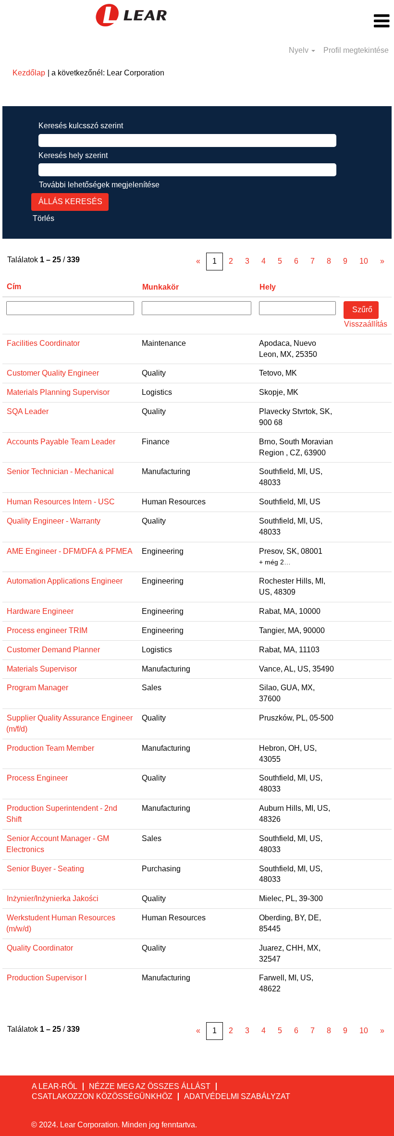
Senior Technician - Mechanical (60, 471)
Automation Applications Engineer (65, 581)
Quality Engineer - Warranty (53, 521)
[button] (328, 21)
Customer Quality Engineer (53, 373)
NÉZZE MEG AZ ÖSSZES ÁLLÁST (149, 1086)
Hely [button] (267, 287)
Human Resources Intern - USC (61, 502)
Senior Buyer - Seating (45, 869)
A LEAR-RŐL (54, 1086)
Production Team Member (50, 748)
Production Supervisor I (46, 978)
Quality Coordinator (40, 948)
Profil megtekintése (356, 50)
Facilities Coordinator (43, 343)
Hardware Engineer (40, 611)
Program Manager (37, 688)
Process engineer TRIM (47, 630)
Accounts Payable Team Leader (61, 442)
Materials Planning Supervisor (58, 392)
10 (363, 261)
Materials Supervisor (42, 669)
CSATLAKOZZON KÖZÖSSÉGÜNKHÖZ (102, 1096)
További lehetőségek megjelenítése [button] (99, 185)
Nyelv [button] (299, 50)
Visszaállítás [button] (365, 324)
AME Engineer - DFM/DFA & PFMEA (70, 551)
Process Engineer (37, 778)
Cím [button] (14, 286)
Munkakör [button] (160, 287)
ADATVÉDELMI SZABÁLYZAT (237, 1096)
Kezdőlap (28, 73)
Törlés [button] (43, 218)
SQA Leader (28, 411)
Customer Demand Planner (53, 650)
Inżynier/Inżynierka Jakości (52, 898)
